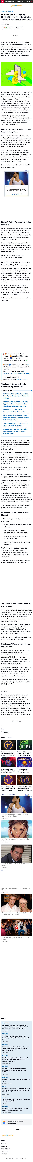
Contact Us (4, 1146)
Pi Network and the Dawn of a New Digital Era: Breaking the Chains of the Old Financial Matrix (16, 418)
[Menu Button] (2, 5)
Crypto (4, 1086)
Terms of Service (5, 1148)
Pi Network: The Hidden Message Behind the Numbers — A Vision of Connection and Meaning (24, 788)
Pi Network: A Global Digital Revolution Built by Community (14, 411)
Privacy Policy (4, 1151)
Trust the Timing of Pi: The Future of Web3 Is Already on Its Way (15, 424)
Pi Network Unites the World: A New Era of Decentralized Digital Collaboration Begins (24, 753)
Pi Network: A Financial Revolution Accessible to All (16, 1080)
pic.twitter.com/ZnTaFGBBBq (20, 373)
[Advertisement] (16, 582)
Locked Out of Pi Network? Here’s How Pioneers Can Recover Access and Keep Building (14, 1070)
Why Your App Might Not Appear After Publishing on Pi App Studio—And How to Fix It (16, 1037)
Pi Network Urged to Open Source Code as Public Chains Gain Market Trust (15, 1109)
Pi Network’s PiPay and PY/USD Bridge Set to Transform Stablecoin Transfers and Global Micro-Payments (16, 1090)
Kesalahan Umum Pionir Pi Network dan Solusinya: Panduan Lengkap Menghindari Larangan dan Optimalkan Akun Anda (15, 1027)
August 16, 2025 (21, 379)
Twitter (18, 1129)
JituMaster (12, 1158)
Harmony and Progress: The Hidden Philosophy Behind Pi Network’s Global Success (15, 431)
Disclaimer (4, 1153)
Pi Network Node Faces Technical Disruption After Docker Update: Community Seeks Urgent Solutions (16, 1048)
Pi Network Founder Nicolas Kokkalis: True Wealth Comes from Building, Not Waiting (16, 396)
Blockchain (5, 1023)
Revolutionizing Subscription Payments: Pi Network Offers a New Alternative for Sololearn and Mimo (15, 1059)
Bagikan (20, 27)
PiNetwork (5, 732)
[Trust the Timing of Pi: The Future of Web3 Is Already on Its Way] (8, 780)
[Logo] (16, 1135)
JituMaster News (22, 1158)
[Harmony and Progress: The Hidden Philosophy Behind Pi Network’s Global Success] (8, 745)
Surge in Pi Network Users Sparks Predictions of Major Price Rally (16, 1100)
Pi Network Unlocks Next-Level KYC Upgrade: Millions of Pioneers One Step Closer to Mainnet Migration (15, 404)
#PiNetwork (6, 373)
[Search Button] (30, 5)
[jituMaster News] (16, 6)
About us (3, 1143)
